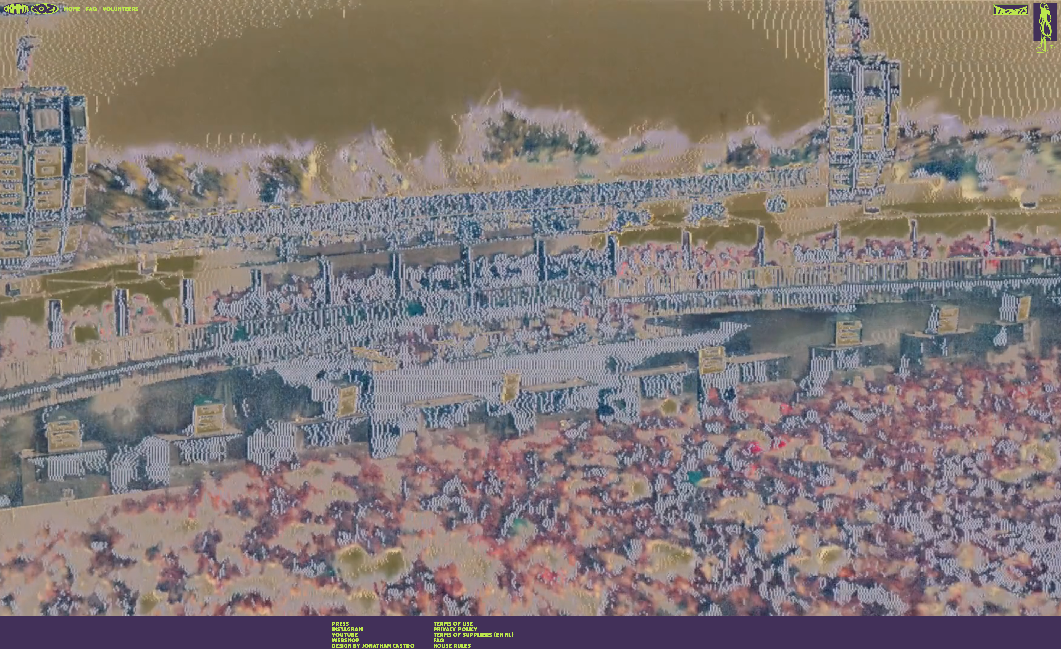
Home (72, 9)
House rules (452, 646)
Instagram (347, 629)
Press (340, 624)
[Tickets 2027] (1011, 7)
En (499, 635)
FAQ (91, 9)
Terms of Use (453, 624)
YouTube (345, 635)
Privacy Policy (455, 629)
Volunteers (120, 9)
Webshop (346, 640)
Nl (508, 635)
